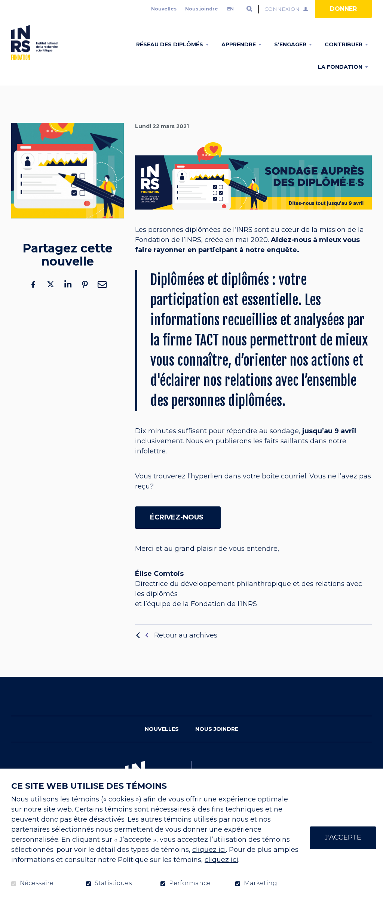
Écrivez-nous (178, 517)
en (230, 9)
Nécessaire (36, 883)
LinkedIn (67, 284)
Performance (190, 883)
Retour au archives (185, 635)
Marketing (260, 883)
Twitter (50, 284)
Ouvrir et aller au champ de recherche (249, 9)
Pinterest (85, 284)
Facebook (33, 284)
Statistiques (113, 883)
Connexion (282, 9)
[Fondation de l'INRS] (34, 42)
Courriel (102, 284)
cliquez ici (209, 850)
